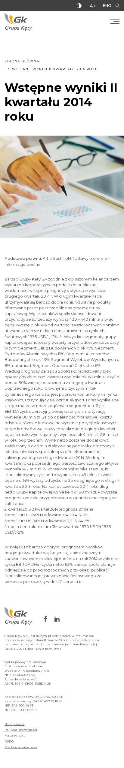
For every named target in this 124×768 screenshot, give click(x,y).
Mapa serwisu (15, 735)
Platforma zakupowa (21, 747)
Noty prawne (14, 724)
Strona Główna (22, 61)
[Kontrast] (79, 5)
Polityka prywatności (21, 729)
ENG (107, 5)
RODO (9, 741)
